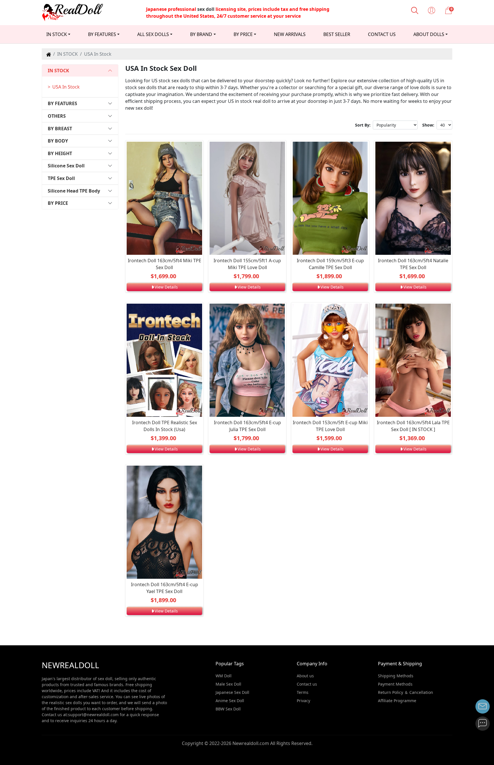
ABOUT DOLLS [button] (428, 34)
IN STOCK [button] (56, 34)
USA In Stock (66, 87)
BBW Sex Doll (228, 709)
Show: (428, 125)
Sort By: (362, 125)
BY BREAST (60, 128)
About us (305, 675)
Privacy (303, 700)
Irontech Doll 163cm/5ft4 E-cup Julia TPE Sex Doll (247, 425)
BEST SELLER (336, 34)
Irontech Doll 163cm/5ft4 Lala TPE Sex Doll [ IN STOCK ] (413, 425)
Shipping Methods (395, 675)
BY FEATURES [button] (102, 34)
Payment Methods (395, 684)
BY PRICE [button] (243, 34)
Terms (302, 692)
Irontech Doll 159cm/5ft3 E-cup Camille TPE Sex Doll (330, 264)
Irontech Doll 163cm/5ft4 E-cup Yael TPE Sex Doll (164, 587)
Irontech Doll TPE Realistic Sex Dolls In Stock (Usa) (164, 425)
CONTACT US (382, 34)
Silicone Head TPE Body (74, 191)
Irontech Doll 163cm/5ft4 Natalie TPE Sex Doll (413, 264)
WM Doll (224, 675)
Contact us (307, 684)
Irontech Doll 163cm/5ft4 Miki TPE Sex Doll (164, 264)
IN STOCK (58, 70)
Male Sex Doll (228, 684)
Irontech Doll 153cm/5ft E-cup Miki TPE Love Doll (330, 425)
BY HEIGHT (60, 153)
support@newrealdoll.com (93, 714)
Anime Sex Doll (230, 700)
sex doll (205, 9)
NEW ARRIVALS (290, 34)
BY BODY (58, 141)
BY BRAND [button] (201, 34)
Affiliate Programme (397, 700)
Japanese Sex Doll (232, 692)
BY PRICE (58, 203)
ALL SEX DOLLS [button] (153, 34)
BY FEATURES (62, 103)
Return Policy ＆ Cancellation (405, 692)
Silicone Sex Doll (66, 166)
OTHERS (57, 116)
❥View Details (164, 287)
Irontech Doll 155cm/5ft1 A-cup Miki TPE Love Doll (247, 264)
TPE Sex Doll (61, 178)
